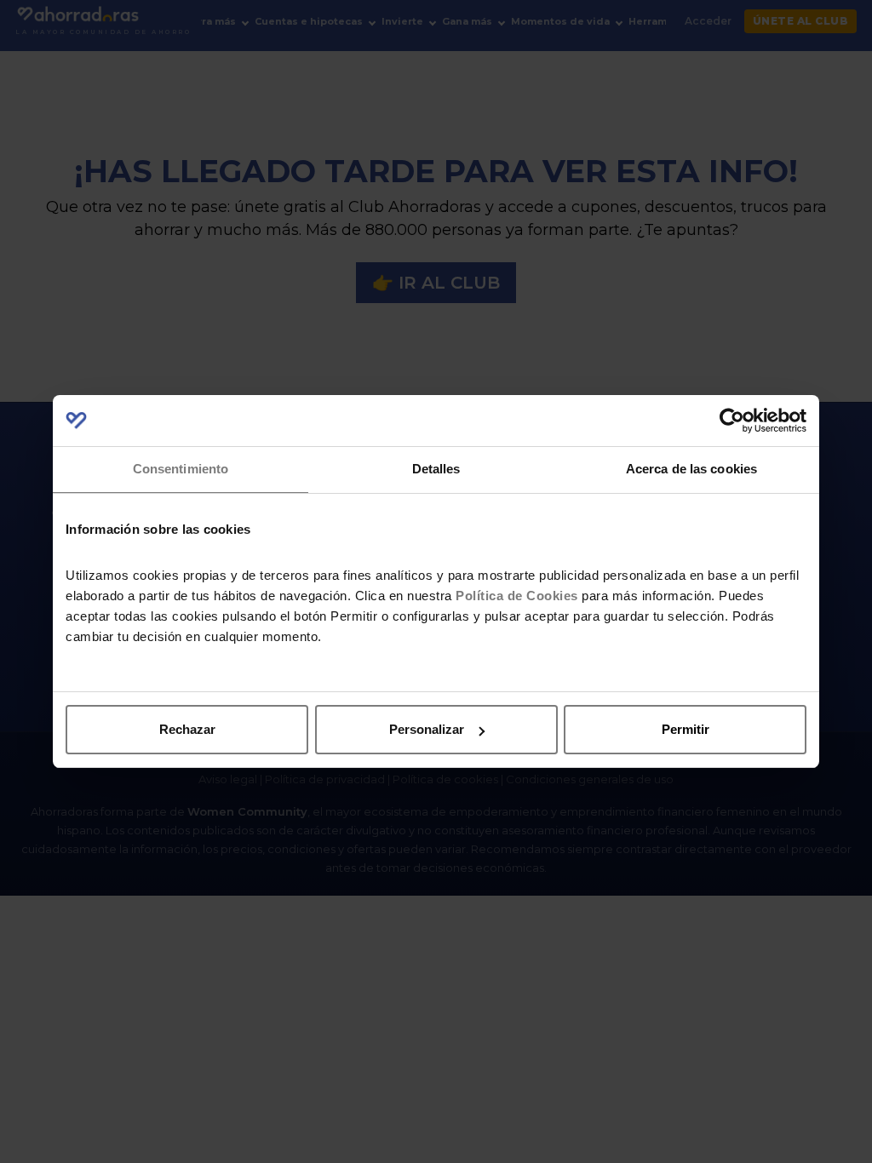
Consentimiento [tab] (180, 468)
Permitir (685, 729)
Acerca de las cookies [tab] (691, 468)
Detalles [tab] (436, 468)
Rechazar (187, 729)
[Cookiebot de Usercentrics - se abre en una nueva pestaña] (731, 420)
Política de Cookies (517, 595)
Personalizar (426, 729)
